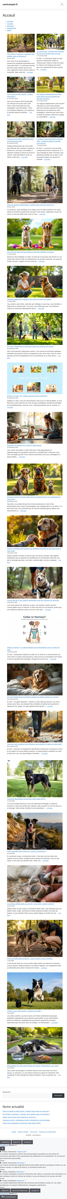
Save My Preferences (19, 1190)
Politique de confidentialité (47, 1132)
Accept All (27, 1142)
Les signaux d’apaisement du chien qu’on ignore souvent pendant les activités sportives (49, 96)
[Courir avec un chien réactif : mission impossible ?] (21, 85)
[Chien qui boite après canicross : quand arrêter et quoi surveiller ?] (35, 939)
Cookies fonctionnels (9, 1163)
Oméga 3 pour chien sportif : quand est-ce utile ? (24, 1011)
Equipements (11, 28)
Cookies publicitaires (9, 1181)
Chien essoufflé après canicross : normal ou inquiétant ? (26, 851)
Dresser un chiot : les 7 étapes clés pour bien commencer (27, 396)
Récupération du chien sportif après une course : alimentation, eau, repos (33, 1066)
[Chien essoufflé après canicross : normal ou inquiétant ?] (35, 831)
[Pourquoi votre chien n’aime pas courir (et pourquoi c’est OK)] (21, 129)
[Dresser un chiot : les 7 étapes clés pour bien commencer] (35, 378)
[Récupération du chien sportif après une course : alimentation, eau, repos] (35, 1046)
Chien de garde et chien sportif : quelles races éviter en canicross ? (30, 205)
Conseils (10, 24)
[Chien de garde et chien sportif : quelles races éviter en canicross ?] (35, 185)
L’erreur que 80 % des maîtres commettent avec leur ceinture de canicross (33, 600)
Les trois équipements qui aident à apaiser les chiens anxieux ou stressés (33, 697)
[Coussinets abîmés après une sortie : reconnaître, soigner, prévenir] (35, 884)
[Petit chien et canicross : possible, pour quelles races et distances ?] (21, 43)
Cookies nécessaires (9, 1152)
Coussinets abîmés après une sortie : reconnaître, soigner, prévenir (30, 904)
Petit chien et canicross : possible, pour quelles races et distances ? (26, 1114)
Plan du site (33, 1132)
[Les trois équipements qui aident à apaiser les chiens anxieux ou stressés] (35, 680)
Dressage (10, 26)
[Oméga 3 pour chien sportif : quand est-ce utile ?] (35, 991)
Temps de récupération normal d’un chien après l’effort (26, 799)
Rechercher (7, 1092)
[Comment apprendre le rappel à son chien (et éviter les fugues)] (35, 282)
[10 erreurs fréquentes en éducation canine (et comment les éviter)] (35, 329)
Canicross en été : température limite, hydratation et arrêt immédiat (26, 1120)
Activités (10, 21)
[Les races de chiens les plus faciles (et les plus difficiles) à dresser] (35, 235)
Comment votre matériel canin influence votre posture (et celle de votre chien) (34, 744)
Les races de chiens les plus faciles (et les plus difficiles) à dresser (30, 252)
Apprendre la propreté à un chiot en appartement (24, 445)
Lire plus (30, 72)
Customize (5, 1142)
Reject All (16, 1142)
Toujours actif (21, 1152)
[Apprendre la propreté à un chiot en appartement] (35, 428)
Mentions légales (23, 1132)
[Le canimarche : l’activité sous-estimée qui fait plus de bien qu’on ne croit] (50, 42)
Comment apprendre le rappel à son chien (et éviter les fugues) (29, 299)
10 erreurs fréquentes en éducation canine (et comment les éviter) (30, 346)
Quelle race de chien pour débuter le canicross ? (20, 1117)
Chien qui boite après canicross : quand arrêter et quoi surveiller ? (30, 959)
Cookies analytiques (9, 1172)
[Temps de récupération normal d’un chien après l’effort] (35, 779)
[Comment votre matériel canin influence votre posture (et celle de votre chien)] (35, 727)
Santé (9, 30)
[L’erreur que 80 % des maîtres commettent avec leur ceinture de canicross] (35, 583)
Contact (13, 1132)
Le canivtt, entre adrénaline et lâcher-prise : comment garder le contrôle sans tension (50, 141)
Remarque (20, 1163)
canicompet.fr (10, 4)
